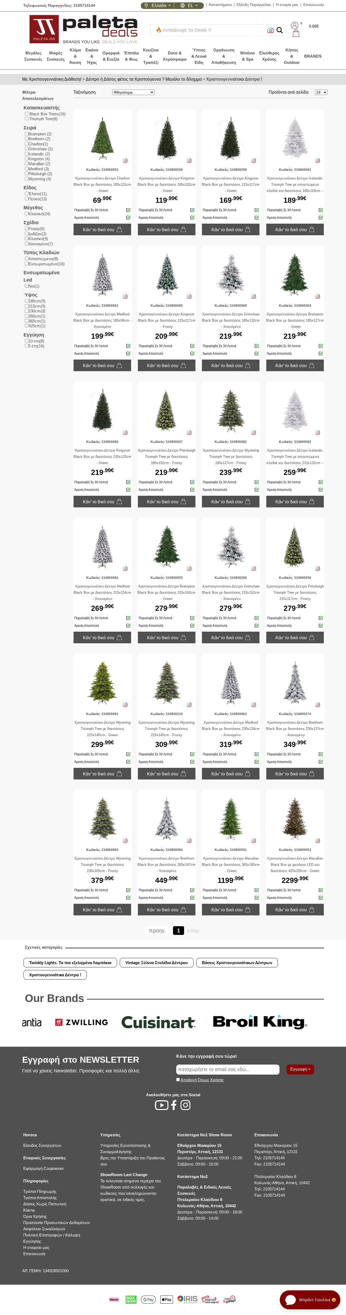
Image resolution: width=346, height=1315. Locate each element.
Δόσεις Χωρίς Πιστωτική (44, 1204)
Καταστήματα (220, 5)
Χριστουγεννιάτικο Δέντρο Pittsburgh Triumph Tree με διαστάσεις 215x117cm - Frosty (295, 592)
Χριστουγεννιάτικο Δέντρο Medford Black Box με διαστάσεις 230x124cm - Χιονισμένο (231, 728)
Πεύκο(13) (37, 199)
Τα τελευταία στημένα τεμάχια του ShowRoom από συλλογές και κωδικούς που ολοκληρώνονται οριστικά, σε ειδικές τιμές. (130, 1187)
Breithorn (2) (39, 138)
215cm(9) (36, 306)
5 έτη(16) (36, 346)
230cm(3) (36, 311)
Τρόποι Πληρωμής (39, 1191)
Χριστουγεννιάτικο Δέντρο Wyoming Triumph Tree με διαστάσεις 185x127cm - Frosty (231, 456)
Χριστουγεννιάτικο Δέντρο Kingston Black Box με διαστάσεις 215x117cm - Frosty (166, 320)
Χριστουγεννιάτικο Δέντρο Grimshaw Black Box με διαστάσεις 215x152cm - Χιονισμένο (231, 592)
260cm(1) (36, 316)
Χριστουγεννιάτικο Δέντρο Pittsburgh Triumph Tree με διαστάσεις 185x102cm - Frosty (166, 456)
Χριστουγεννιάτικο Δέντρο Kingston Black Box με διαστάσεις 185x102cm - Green (166, 184)
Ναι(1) (33, 286)
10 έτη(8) (36, 341)
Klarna (29, 1210)
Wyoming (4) (39, 179)
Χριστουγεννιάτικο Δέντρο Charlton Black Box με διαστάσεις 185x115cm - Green (102, 184)
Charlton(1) (38, 144)
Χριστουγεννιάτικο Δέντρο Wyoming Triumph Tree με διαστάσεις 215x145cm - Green (102, 728)
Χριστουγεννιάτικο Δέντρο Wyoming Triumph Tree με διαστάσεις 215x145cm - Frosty (166, 728)
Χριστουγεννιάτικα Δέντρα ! (234, 79)
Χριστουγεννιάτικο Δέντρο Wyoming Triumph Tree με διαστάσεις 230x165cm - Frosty (102, 864)
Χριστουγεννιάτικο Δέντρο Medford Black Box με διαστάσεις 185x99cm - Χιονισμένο (102, 320)
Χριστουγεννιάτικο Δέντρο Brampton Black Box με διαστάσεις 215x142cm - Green (166, 592)
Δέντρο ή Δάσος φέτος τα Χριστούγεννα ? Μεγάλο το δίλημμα (144, 79)
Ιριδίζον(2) (37, 233)
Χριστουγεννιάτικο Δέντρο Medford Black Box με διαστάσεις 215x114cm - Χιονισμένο (102, 592)
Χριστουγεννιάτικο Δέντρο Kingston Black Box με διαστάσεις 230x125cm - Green (102, 456)
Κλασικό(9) (38, 238)
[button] (280, 30)
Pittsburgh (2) (40, 173)
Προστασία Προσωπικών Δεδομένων (56, 1222)
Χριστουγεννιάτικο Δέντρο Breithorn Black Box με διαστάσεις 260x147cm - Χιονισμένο (166, 864)
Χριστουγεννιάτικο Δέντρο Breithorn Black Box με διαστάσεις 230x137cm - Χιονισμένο (295, 728)
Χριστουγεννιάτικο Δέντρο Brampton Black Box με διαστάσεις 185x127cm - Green (295, 320)
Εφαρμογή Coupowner (43, 1168)
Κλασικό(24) (39, 213)
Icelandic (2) (39, 154)
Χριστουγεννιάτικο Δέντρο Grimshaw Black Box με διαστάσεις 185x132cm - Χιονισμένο (231, 320)
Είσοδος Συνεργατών (42, 1145)
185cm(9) (36, 301)
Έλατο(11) (37, 193)
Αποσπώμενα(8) (43, 258)
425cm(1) (36, 326)
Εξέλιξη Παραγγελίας (254, 5)
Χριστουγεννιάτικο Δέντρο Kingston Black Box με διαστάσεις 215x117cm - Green (231, 184)
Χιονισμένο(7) (40, 244)
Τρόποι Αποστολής (40, 1197)
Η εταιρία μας (287, 5)
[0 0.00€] (305, 33)
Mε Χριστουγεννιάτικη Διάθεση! (51, 79)
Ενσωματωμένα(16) (46, 264)
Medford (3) (38, 169)
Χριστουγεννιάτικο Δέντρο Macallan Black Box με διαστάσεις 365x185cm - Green (231, 864)
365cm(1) (36, 321)
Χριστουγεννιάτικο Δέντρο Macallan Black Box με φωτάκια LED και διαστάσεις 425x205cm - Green (295, 864)
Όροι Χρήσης (35, 1216)
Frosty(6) (36, 228)
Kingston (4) (39, 158)
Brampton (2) (40, 134)
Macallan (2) (39, 163)
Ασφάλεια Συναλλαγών (44, 1228)
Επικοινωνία (313, 5)
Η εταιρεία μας (36, 1247)
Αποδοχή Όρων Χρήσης (202, 1080)
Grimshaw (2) (40, 148)
